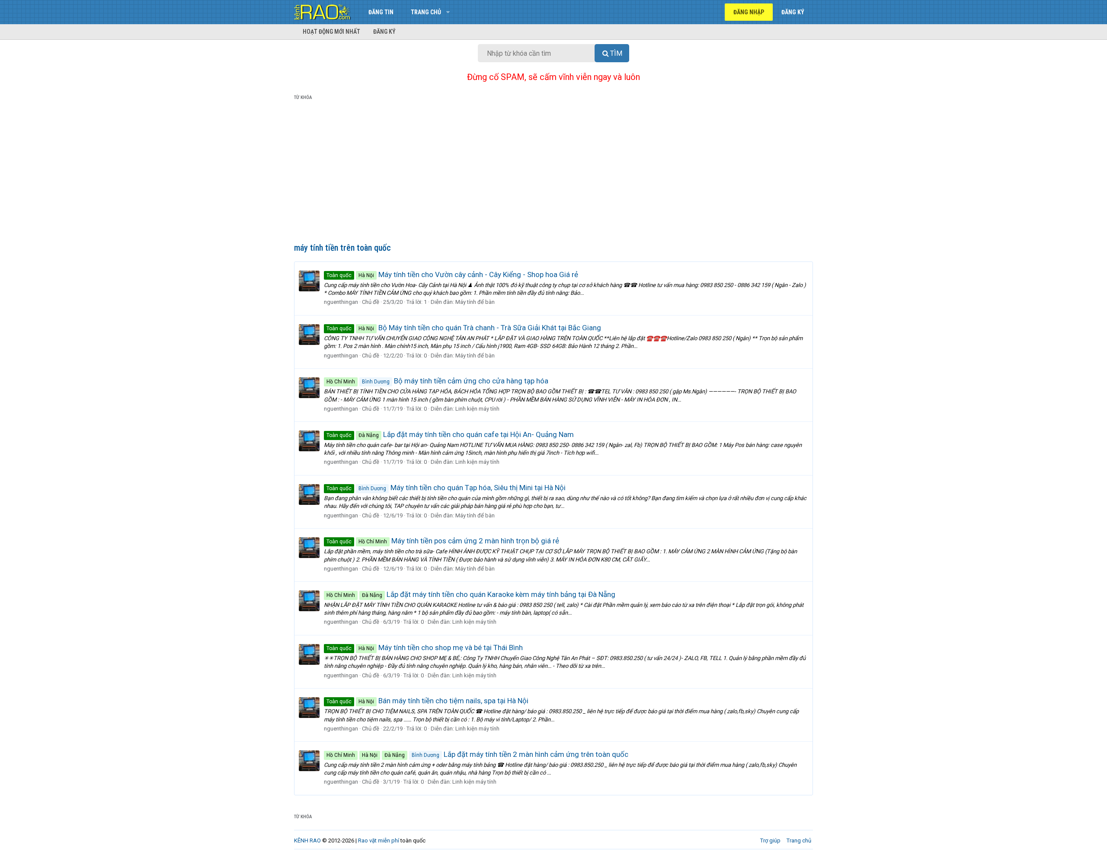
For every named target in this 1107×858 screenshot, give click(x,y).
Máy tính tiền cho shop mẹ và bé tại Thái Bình (424, 647)
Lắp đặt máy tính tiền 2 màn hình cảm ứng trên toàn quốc (477, 754)
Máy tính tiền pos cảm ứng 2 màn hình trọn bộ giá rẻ (442, 540)
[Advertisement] (553, 173)
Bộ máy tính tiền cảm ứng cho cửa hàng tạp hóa (437, 380)
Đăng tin (381, 12)
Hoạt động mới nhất (331, 31)
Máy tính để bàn (475, 302)
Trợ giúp (770, 840)
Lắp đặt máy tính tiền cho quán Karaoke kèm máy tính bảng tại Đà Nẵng (470, 594)
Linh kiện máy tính (477, 408)
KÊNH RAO (307, 840)
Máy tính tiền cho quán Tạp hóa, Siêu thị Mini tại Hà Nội (446, 487)
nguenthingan (341, 302)
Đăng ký (384, 31)
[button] (447, 12)
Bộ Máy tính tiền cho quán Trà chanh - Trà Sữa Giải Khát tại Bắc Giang (463, 327)
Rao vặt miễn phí (378, 840)
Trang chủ (426, 12)
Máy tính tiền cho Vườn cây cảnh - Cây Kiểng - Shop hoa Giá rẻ (452, 274)
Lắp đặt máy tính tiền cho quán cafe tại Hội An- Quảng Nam (450, 434)
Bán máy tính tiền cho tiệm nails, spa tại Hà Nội (427, 700)
